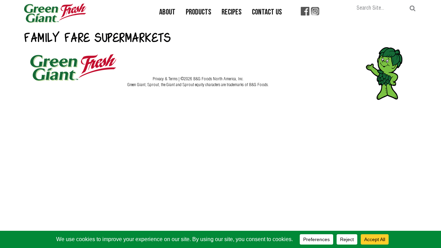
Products (198, 13)
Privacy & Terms (165, 78)
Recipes (232, 13)
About (167, 13)
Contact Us (267, 13)
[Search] (412, 8)
